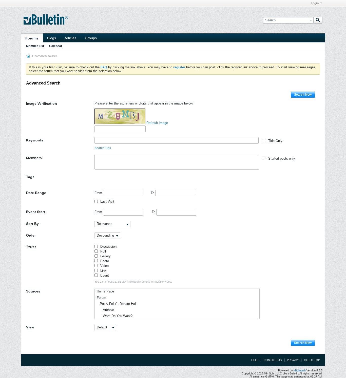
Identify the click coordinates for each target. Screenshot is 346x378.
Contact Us (273, 360)
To (153, 193)
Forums (32, 38)
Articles (70, 38)
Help (254, 360)
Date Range (36, 193)
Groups (91, 38)
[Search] (317, 20)
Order (31, 235)
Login (315, 3)
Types (31, 246)
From (98, 193)
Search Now (303, 94)
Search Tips (102, 148)
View (30, 327)
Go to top (312, 360)
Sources (33, 291)
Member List (35, 46)
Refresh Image (157, 123)
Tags (30, 177)
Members (34, 158)
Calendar (55, 46)
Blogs (51, 38)
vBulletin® (300, 370)
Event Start (35, 212)
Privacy (293, 360)
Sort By (32, 224)
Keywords (34, 140)
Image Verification (41, 103)
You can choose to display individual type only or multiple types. (133, 281)
